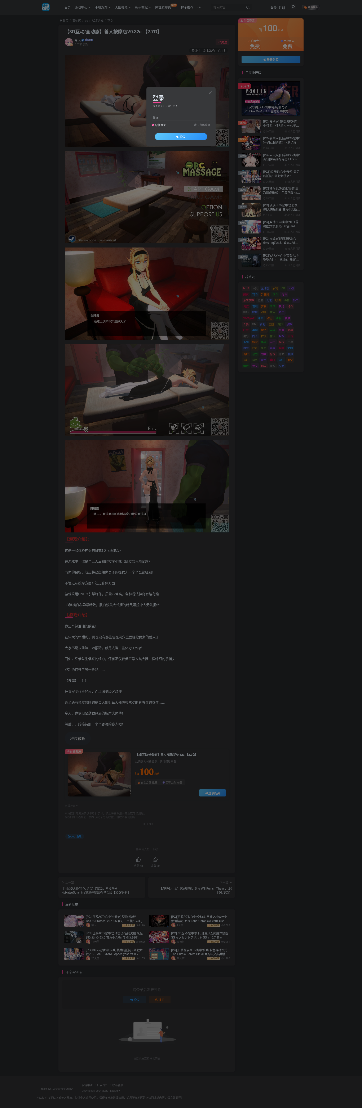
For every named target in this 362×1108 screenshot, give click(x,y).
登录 (183, 137)
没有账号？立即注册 (164, 106)
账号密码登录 (202, 125)
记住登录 (160, 125)
